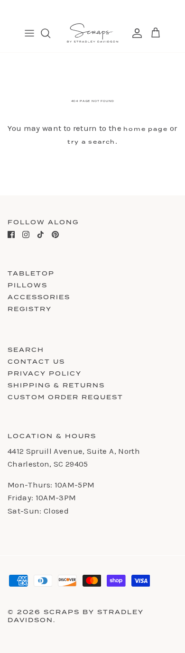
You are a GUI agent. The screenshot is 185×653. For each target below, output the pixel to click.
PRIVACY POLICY (45, 373)
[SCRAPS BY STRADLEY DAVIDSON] (92, 33)
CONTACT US (36, 362)
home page (145, 129)
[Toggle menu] (29, 33)
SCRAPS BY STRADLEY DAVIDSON (76, 616)
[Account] (134, 33)
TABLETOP (31, 273)
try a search (91, 142)
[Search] (50, 33)
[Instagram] (25, 234)
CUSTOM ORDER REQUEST (65, 397)
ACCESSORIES (39, 297)
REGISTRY (30, 309)
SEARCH (26, 350)
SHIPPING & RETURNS (56, 385)
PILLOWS (27, 285)
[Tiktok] (40, 234)
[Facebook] (11, 234)
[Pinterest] (55, 234)
